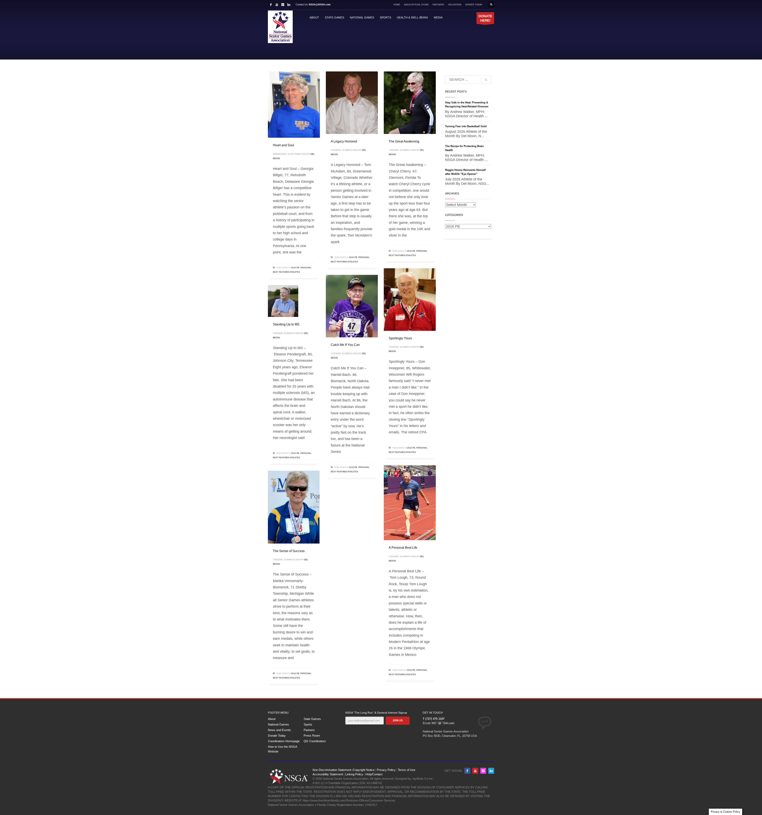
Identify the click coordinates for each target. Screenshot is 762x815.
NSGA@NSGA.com (320, 4)
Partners (309, 730)
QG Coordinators (315, 741)
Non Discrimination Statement (332, 770)
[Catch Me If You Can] (352, 306)
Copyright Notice (363, 770)
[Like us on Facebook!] (467, 771)
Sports (308, 724)
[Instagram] (283, 5)
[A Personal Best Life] (410, 503)
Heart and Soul (283, 145)
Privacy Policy (386, 770)
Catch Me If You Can (345, 344)
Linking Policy (354, 774)
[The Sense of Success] (294, 507)
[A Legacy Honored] (352, 102)
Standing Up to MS (286, 324)
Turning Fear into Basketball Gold (466, 126)
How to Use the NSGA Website (282, 749)
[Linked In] (289, 5)
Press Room (312, 735)
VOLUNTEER (454, 4)
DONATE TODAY (473, 4)
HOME (397, 4)
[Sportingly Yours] (410, 299)
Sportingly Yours (400, 338)
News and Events (279, 730)
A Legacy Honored (344, 141)
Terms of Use (406, 770)
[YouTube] (277, 5)
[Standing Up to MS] (283, 301)
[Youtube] (475, 771)
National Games (278, 724)
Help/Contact (374, 774)
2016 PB (295, 268)
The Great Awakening (404, 141)
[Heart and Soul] (294, 104)
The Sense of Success (289, 551)
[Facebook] (271, 5)
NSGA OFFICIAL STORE (416, 4)
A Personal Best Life (403, 547)
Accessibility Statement (328, 774)
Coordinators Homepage (284, 741)
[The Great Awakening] (410, 102)
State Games (312, 719)
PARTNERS (438, 4)
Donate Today (277, 735)
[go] (486, 80)
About (271, 719)
